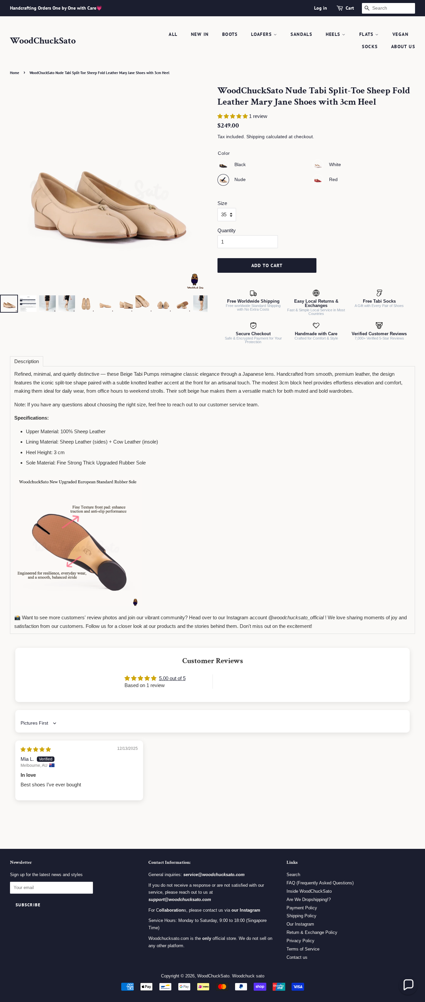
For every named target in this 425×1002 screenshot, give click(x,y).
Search (293, 874)
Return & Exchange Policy (312, 932)
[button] (233, 116)
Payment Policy (302, 907)
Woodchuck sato (248, 975)
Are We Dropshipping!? (309, 899)
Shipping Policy (301, 915)
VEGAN (400, 34)
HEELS (334, 34)
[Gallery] (104, 200)
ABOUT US (403, 47)
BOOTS (230, 34)
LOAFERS (262, 34)
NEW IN (200, 34)
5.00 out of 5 (172, 678)
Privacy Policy (300, 940)
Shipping (255, 136)
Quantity (226, 230)
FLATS (367, 34)
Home (14, 72)
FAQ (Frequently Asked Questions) (320, 882)
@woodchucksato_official (296, 617)
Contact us (297, 957)
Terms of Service (303, 949)
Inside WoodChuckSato (309, 891)
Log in (320, 8)
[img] (36, 749)
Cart (350, 8)
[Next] (198, 189)
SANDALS (301, 34)
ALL (173, 34)
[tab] (26, 361)
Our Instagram (300, 924)
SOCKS (370, 47)
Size (222, 203)
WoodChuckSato (43, 41)
